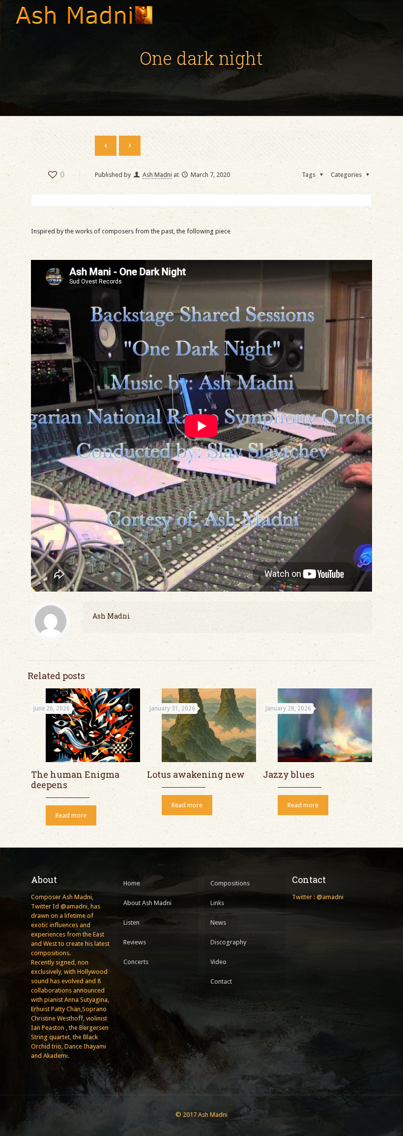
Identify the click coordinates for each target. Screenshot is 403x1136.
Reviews (134, 942)
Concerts (135, 962)
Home (131, 883)
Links (217, 903)
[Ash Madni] (83, 14)
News (218, 922)
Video (218, 962)
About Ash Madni (147, 903)
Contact (221, 981)
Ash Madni (157, 174)
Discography (228, 942)
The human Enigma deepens (75, 779)
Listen (131, 922)
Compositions (230, 883)
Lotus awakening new (196, 774)
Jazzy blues (289, 774)
